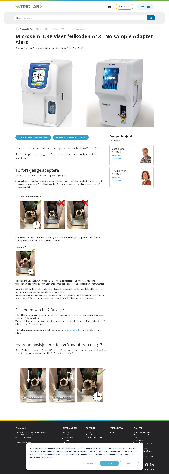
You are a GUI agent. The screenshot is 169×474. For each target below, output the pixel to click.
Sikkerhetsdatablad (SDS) (141, 436)
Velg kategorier (89, 463)
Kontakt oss (67, 435)
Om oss (65, 432)
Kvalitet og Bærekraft (142, 432)
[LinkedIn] (152, 465)
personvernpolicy (47, 457)
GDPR (111, 432)
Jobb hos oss (67, 437)
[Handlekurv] (110, 6)
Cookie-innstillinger (23, 442)
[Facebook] (146, 465)
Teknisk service (92, 435)
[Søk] (151, 17)
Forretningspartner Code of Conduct (143, 457)
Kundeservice (91, 432)
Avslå (129, 463)
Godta (109, 463)
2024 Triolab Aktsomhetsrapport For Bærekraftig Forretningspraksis (142, 444)
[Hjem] (16, 29)
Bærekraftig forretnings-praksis (143, 452)
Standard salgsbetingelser (69, 441)
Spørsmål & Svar (27, 29)
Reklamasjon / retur (94, 437)
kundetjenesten (74, 330)
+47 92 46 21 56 (118, 155)
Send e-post (116, 158)
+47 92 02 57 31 (118, 177)
